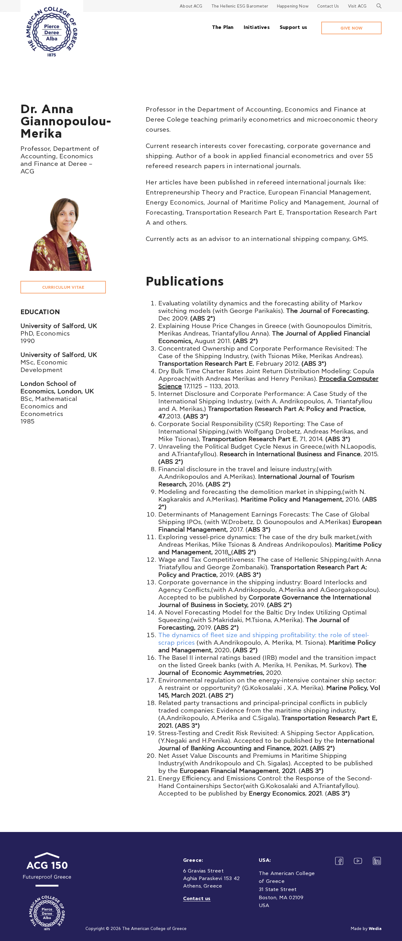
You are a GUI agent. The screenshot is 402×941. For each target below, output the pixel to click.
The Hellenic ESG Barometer (239, 6)
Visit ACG (357, 6)
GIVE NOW (351, 28)
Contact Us (328, 6)
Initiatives (257, 27)
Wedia (375, 929)
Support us (293, 27)
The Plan (223, 27)
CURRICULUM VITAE (63, 288)
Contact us (197, 898)
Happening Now (292, 6)
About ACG (191, 6)
